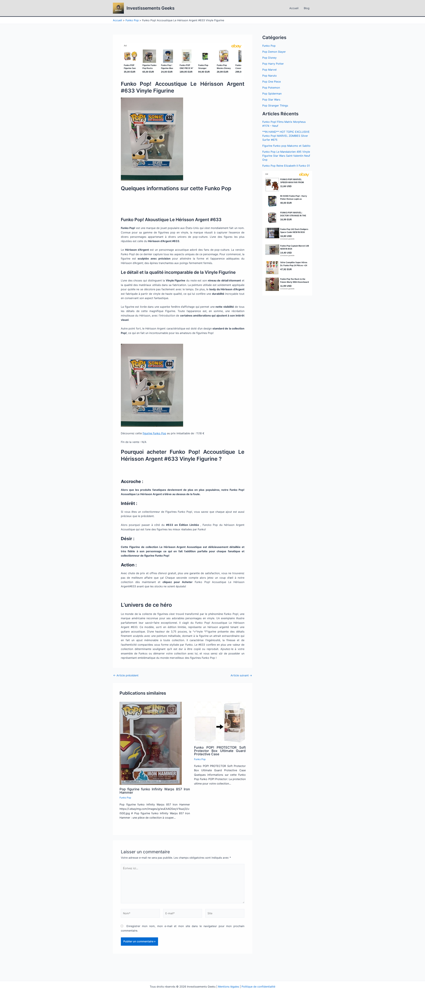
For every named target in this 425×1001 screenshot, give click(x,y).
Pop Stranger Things (275, 105)
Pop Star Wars (271, 99)
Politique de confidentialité (258, 986)
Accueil (293, 8)
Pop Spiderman (272, 93)
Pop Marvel (269, 69)
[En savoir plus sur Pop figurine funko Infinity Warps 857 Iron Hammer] (151, 743)
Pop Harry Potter (273, 63)
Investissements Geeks (150, 8)
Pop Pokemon (271, 87)
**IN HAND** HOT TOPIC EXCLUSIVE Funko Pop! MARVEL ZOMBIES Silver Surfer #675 (286, 135)
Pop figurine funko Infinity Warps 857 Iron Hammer (155, 790)
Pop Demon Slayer (274, 51)
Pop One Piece (271, 81)
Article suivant (241, 675)
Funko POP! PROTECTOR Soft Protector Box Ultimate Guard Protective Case (220, 750)
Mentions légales (228, 986)
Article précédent (125, 675)
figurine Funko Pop (154, 433)
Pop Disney (269, 57)
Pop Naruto (269, 75)
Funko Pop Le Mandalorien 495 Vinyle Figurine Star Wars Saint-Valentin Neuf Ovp (286, 155)
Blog (306, 8)
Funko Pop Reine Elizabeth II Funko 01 (286, 165)
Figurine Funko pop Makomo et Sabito (286, 145)
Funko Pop (125, 797)
